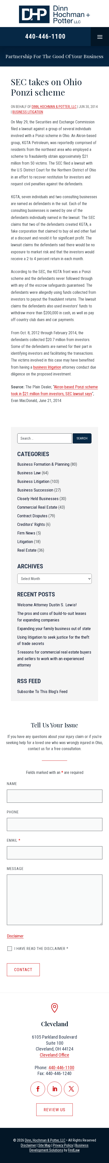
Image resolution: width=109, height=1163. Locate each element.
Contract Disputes (32, 515)
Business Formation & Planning (43, 464)
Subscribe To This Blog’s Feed (42, 691)
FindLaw (74, 1150)
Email (14, 840)
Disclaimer (15, 936)
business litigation (47, 367)
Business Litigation (27, 112)
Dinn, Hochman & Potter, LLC (54, 107)
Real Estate (27, 550)
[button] (100, 37)
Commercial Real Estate (37, 507)
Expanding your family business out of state (54, 628)
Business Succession (35, 490)
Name (12, 783)
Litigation (25, 541)
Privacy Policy (63, 1145)
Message (15, 868)
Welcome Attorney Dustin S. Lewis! (47, 604)
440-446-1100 (45, 36)
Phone (13, 812)
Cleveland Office (54, 1055)
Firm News (26, 532)
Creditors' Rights (31, 524)
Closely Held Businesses (38, 498)
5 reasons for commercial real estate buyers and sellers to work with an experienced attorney (54, 658)
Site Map (44, 1145)
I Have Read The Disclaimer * (41, 948)
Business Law (29, 472)
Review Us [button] (54, 1109)
